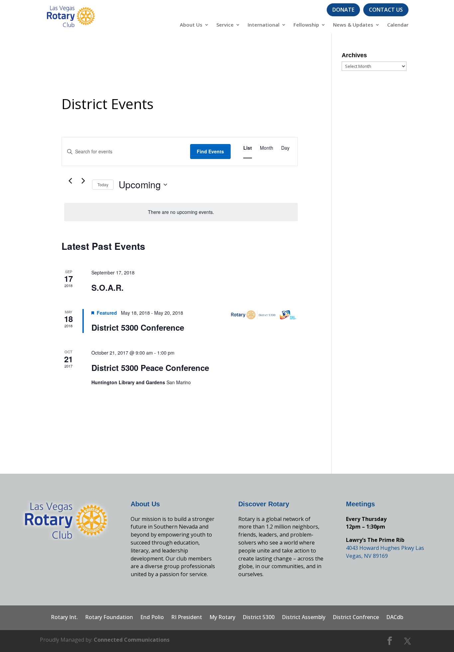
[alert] (181, 212)
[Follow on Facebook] (390, 641)
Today (102, 184)
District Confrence (356, 618)
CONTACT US (386, 9)
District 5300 (259, 618)
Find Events (210, 151)
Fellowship (306, 25)
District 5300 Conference (137, 327)
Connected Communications (132, 639)
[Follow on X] (407, 641)
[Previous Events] (70, 181)
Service (225, 25)
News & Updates (353, 25)
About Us (191, 25)
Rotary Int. (64, 618)
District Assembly (303, 618)
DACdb (394, 618)
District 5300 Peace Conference (150, 367)
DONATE (343, 9)
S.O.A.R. (107, 287)
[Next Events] (83, 181)
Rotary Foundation (109, 618)
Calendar (397, 25)
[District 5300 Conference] (264, 315)
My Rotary (222, 618)
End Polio (152, 618)
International (264, 25)
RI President (186, 618)
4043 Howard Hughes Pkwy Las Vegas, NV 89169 (385, 552)
